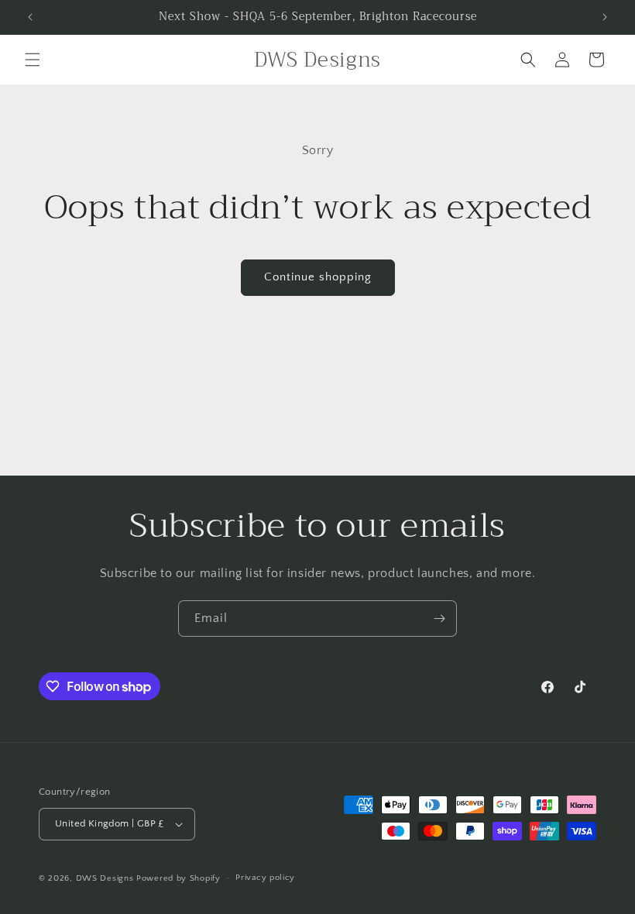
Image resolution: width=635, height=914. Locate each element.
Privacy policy (265, 877)
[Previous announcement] (30, 17)
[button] (32, 60)
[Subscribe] (439, 618)
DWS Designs (105, 878)
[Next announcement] (605, 17)
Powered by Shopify (178, 878)
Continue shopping (318, 276)
